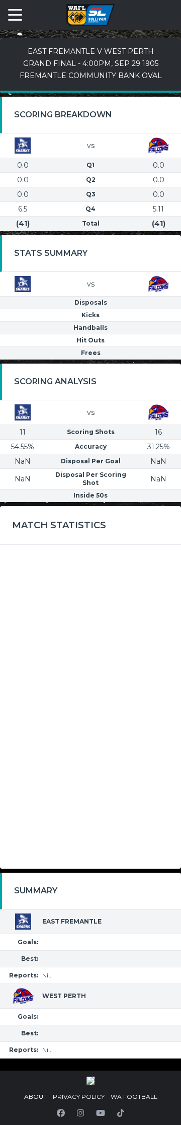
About (35, 1096)
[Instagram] (80, 1113)
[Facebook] (61, 1113)
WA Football (134, 1096)
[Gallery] (90, 1081)
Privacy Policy (79, 1096)
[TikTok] (120, 1113)
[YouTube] (100, 1113)
